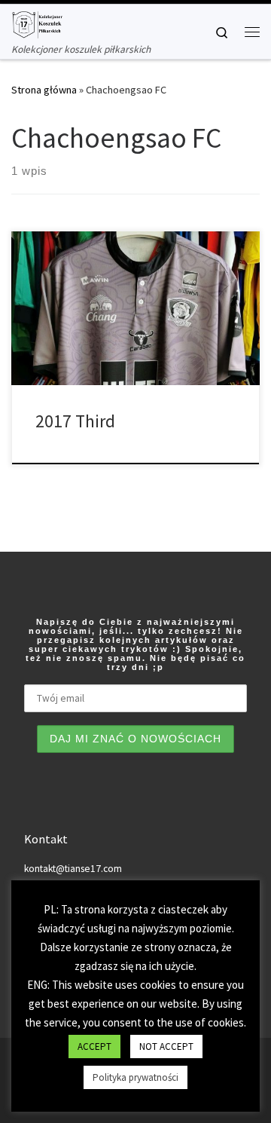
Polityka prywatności (135, 1077)
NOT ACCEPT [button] (166, 1046)
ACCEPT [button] (94, 1046)
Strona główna (44, 89)
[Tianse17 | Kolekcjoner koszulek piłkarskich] (36, 22)
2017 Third (75, 421)
